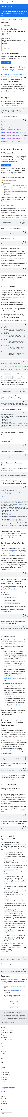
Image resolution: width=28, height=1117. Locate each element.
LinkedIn (3, 1053)
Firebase (3, 1069)
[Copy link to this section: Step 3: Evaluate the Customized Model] (7, 465)
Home (2, 19)
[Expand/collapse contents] (9, 38)
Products (8, 19)
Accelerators (4, 1037)
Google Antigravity (5, 1074)
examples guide (20, 579)
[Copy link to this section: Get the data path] (15, 153)
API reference (7, 988)
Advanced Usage (22, 533)
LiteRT (21, 19)
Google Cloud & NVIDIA (6, 1039)
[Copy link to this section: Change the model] (17, 785)
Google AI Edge (6, 6)
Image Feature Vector (16, 661)
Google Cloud (4, 1077)
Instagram (3, 1051)
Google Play (4, 1079)
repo (18, 105)
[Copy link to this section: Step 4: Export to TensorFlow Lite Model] (7, 545)
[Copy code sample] (25, 108)
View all (3, 1082)
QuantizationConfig (6, 750)
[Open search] (21, 2)
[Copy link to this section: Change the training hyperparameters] (16, 839)
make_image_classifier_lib (11, 678)
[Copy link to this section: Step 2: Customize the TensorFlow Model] (7, 435)
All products (4, 1103)
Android (23, 995)
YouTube (3, 1058)
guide (9, 201)
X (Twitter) (3, 1056)
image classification (16, 279)
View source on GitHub (12, 69)
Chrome (3, 1067)
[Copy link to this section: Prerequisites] (13, 98)
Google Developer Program (7, 1030)
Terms (2, 1110)
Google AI (3, 1101)
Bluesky (3, 1048)
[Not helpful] (12, 22)
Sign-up (8, 13)
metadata (3, 253)
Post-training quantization (8, 729)
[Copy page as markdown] (7, 34)
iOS (5, 997)
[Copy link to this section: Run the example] (14, 205)
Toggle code (6, 62)
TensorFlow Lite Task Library (8, 590)
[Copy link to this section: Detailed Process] (16, 287)
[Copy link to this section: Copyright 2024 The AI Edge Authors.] (20, 53)
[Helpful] (10, 22)
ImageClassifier (15, 990)
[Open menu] (2, 2)
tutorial (13, 643)
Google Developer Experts (7, 1035)
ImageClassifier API (17, 588)
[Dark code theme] (23, 108)
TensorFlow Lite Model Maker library (13, 74)
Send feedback (7, 25)
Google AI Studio (5, 1072)
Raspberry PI (12, 997)
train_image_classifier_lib (8, 951)
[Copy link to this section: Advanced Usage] (16, 636)
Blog (2, 1046)
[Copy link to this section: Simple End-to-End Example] (24, 149)
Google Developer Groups (7, 1032)
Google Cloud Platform (6, 1098)
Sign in (24, 1)
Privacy (7, 1110)
